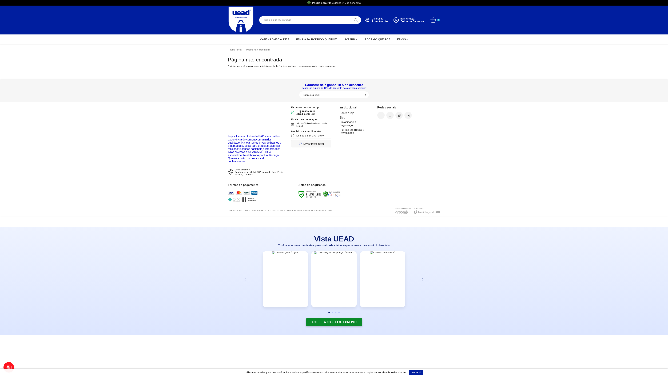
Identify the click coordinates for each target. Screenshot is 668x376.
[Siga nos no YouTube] (390, 115)
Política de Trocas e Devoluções (352, 131)
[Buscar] (355, 20)
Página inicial (235, 49)
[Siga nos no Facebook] (381, 115)
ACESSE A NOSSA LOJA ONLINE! (334, 322)
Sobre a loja (347, 113)
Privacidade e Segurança (348, 124)
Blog (342, 117)
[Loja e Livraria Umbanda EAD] (241, 19)
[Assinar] (365, 94)
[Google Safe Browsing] (331, 194)
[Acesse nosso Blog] (408, 115)
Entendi (416, 372)
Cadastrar (418, 21)
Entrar (404, 21)
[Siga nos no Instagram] (399, 115)
